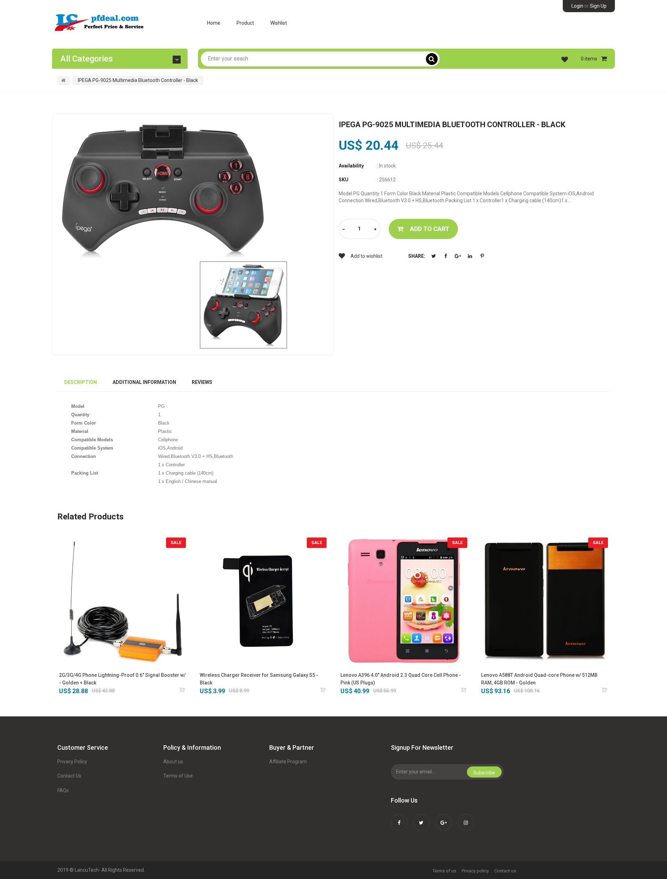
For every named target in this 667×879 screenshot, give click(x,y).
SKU (343, 179)
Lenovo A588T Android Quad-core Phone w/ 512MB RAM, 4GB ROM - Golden (539, 678)
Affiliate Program (288, 761)
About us (173, 761)
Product (245, 23)
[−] (343, 229)
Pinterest (482, 256)
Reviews (202, 382)
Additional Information (144, 382)
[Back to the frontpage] (63, 80)
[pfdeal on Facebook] (399, 817)
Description (80, 382)
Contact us (505, 870)
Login (577, 6)
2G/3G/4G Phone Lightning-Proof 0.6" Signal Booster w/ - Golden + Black (122, 678)
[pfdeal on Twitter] (421, 817)
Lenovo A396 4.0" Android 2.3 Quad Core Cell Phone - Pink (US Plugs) (400, 678)
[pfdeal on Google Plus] (444, 817)
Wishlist (278, 23)
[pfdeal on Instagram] (466, 817)
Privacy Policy (72, 761)
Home (213, 23)
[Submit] (182, 690)
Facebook (445, 256)
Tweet (433, 256)
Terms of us (444, 870)
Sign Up (598, 6)
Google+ (457, 256)
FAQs (63, 790)
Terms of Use (178, 776)
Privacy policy (475, 870)
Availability (351, 166)
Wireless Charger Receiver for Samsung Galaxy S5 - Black (259, 678)
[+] (375, 229)
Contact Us (69, 776)
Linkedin (470, 256)
